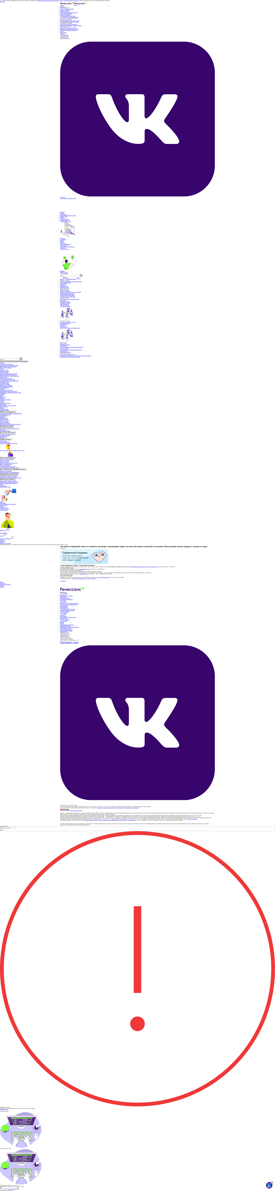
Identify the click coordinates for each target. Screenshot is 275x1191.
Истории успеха (63, 216)
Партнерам (62, 238)
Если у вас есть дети (7, 432)
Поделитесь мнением (11, 1188)
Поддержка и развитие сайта (75, 810)
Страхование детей (4, 387)
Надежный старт (63, 324)
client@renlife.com (84, 573)
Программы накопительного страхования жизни (71, 281)
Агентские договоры (64, 220)
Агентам (62, 212)
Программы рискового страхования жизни (69, 299)
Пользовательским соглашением (71, 0)
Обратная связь (3, 377)
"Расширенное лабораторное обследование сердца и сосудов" (144, 566)
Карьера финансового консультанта (68, 215)
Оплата (1, 535)
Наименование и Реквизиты (66, 630)
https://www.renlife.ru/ (192, 819)
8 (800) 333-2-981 (64, 37)
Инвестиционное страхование (6, 386)
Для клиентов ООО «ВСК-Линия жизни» (69, 17)
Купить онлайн (63, 273)
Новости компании (64, 289)
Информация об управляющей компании (69, 627)
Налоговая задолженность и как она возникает (70, 292)
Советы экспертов (64, 219)
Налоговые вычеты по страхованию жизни (69, 20)
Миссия (62, 242)
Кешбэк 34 (62, 285)
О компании (63, 239)
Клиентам (62, 6)
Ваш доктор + (63, 300)
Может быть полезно (5, 420)
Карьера (62, 623)
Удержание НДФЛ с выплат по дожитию (69, 22)
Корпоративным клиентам (8, 475)
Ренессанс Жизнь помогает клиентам (68, 27)
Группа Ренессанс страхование (67, 624)
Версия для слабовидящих (66, 811)
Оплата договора (64, 605)
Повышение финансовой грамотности (68, 30)
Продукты (3, 361)
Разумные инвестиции (65, 344)
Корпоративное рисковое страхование (68, 24)
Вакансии (62, 217)
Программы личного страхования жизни (4, 382)
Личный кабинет (4, 533)
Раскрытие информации (65, 244)
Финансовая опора (64, 287)
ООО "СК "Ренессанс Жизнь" (79, 578)
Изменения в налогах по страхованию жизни (70, 356)
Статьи (61, 31)
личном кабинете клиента (84, 569)
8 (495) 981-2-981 (64, 35)
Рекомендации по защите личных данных (69, 29)
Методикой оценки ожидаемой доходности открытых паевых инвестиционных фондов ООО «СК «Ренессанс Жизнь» (109, 820)
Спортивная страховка (65, 301)
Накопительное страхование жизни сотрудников (70, 25)
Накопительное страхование (6, 385)
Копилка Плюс (63, 283)
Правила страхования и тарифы (67, 610)
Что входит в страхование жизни (67, 354)
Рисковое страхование (5, 384)
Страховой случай (4, 370)
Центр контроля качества (5, 367)
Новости (62, 240)
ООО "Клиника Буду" (92, 578)
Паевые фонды (63, 343)
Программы (63, 594)
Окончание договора (64, 11)
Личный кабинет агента (5, 403)
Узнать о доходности (65, 10)
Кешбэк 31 (62, 325)
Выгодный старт (64, 351)
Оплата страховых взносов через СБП (68, 12)
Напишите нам (63, 272)
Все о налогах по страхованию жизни (12, 469)
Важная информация (7, 458)
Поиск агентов (63, 32)
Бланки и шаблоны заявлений (67, 9)
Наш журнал (63, 243)
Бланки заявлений (4, 372)
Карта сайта (62, 600)
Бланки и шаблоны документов (67, 293)
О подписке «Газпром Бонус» (6, 364)
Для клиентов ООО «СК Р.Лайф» (67, 16)
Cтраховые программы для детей (67, 322)
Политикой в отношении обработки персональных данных (50, 0)
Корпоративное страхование (6, 390)
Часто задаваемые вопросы (66, 13)
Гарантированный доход (65, 282)
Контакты (62, 270)
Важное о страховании (65, 14)
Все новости (63, 581)
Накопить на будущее (7, 412)
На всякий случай (6, 427)
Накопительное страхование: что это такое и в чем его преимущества (75, 355)
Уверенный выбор (64, 286)
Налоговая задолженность (66, 19)
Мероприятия (63, 214)
